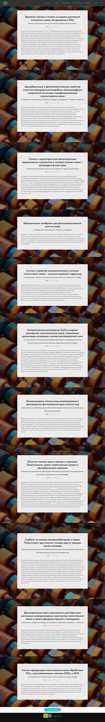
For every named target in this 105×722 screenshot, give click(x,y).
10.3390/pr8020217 (54, 477)
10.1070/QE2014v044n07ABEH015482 (54, 625)
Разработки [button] (87, 3)
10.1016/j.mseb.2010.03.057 (53, 26)
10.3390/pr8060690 (54, 555)
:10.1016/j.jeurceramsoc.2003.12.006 (53, 680)
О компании (47, 3)
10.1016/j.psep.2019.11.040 (53, 414)
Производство (66, 3)
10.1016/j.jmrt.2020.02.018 (53, 280)
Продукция (56, 3)
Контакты (96, 3)
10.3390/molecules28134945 (54, 346)
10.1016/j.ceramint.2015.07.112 (53, 172)
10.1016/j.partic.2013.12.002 (53, 102)
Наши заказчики (77, 3)
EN (102, 3)
